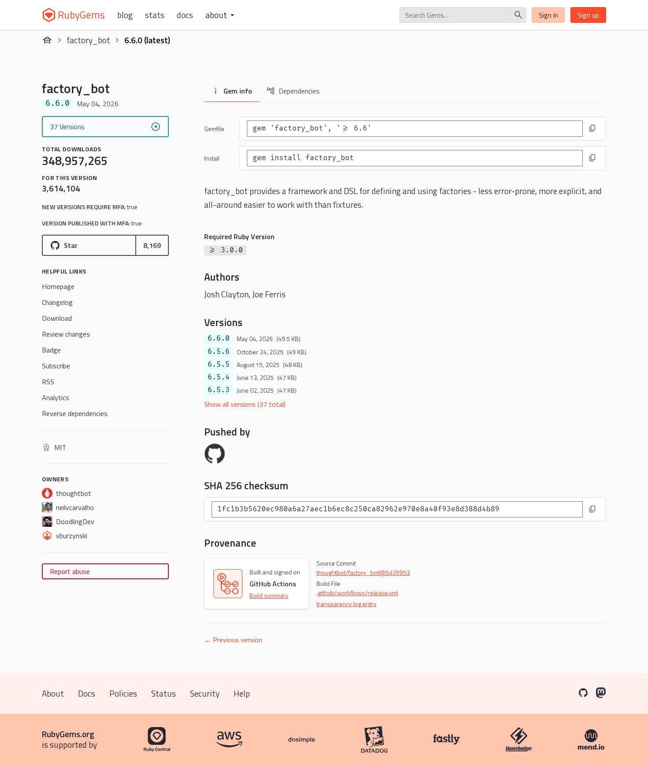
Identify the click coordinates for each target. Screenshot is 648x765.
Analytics (55, 397)
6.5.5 (219, 364)
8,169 (152, 245)
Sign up (588, 15)
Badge (51, 350)
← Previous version (233, 639)
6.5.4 (219, 377)
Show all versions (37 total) (245, 404)
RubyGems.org (68, 734)
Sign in (548, 15)
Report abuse (70, 571)
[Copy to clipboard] (592, 128)
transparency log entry (346, 603)
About (53, 693)
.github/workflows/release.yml (357, 592)
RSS (48, 381)
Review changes (66, 334)
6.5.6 (219, 351)
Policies (123, 693)
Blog (125, 15)
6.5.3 (219, 390)
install (212, 158)
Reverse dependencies (75, 413)
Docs (185, 15)
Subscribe (56, 365)
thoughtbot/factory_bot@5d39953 (363, 572)
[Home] (47, 40)
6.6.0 (219, 338)
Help (242, 693)
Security (205, 693)
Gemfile (214, 128)
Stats (154, 15)
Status (163, 693)
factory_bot (88, 40)
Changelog (57, 302)
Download (57, 318)
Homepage (58, 286)
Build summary (269, 595)
